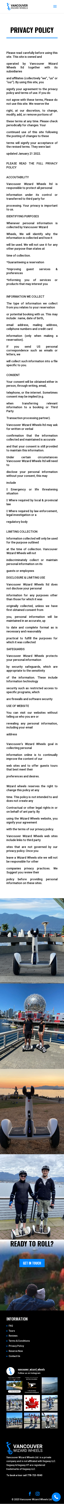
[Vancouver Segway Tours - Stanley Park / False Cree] (14, 1420)
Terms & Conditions (19, 1341)
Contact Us (14, 1356)
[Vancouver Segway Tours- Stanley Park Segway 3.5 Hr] (14, 1385)
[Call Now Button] (56, 1497)
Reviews (13, 1335)
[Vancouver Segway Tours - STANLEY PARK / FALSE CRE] (50, 1385)
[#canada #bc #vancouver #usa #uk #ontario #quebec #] (32, 1385)
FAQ (11, 1325)
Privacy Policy (16, 1346)
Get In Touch (32, 1263)
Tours (12, 1331)
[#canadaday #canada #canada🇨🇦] (32, 1403)
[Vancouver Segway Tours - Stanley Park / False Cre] (14, 1403)
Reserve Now (16, 1351)
